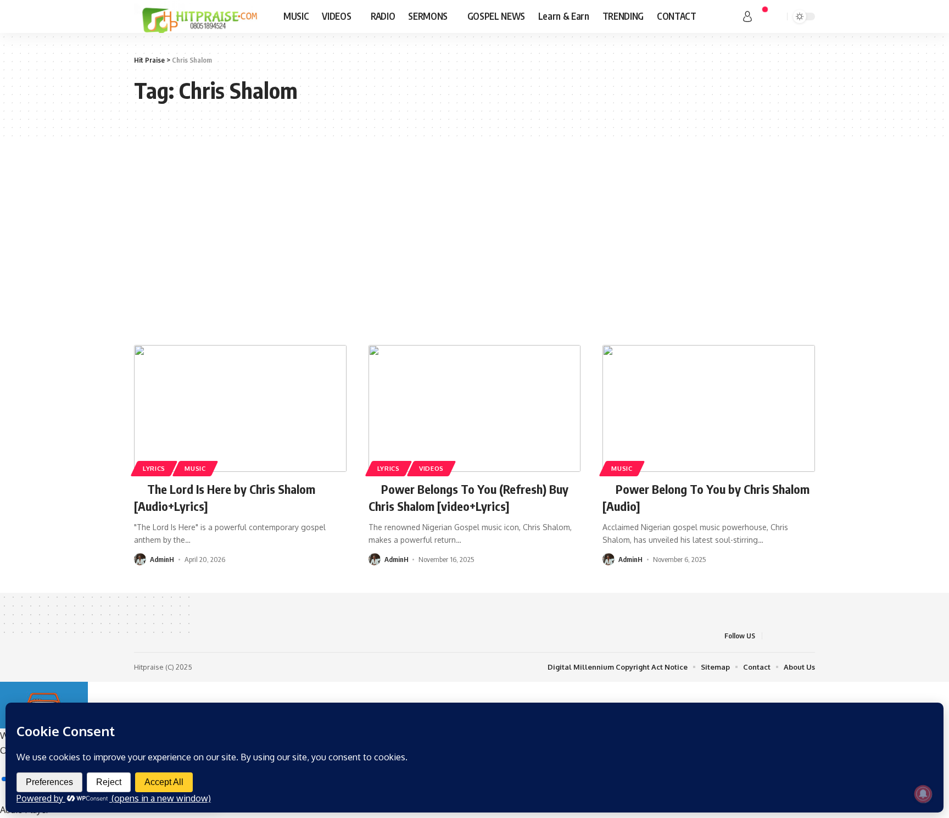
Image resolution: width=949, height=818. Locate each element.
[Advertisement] (474, 241)
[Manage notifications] (923, 794)
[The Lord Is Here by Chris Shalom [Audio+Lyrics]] (240, 408)
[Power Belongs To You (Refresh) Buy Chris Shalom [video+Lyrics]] (475, 408)
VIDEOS (431, 468)
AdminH (162, 559)
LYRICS (154, 468)
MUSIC (195, 468)
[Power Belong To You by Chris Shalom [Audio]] (708, 408)
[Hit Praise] (200, 16)
